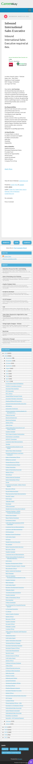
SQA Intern (9, 561)
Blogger (20, 759)
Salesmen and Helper (11, 678)
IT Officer (8, 611)
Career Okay (18, 189)
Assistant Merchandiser (12, 388)
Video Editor (9, 665)
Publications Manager (9, 339)
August (8, 368)
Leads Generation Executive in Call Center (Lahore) (15, 428)
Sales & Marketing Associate (13, 469)
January (8, 724)
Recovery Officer (10, 489)
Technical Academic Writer (13, 683)
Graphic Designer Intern (9, 284)
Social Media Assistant (12, 491)
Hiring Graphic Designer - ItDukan (12, 323)
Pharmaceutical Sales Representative (16, 494)
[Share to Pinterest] (11, 187)
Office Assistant (10, 506)
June (7, 373)
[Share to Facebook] (10, 187)
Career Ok (12, 189)
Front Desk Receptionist (12, 650)
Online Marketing (10, 467)
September (9, 366)
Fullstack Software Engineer (13, 663)
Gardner (8, 444)
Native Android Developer (13, 477)
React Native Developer (12, 518)
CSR (4, 307)
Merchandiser (9, 600)
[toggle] (29, 10)
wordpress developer (8, 291)
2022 (5, 356)
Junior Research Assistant (13, 710)
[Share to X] (8, 187)
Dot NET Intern (10, 496)
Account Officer (10, 624)
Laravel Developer (11, 680)
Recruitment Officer (11, 568)
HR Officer (9, 474)
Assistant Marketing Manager (14, 645)
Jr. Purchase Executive (12, 609)
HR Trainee (9, 698)
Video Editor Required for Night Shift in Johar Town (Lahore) (15, 315)
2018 (5, 735)
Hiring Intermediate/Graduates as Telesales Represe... (15, 557)
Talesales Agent (10, 501)
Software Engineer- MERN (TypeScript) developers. (13, 512)
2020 (5, 729)
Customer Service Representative (15, 527)
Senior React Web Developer (14, 450)
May (7, 376)
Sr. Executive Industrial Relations (14, 383)
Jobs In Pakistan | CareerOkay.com (11, 752)
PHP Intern (9, 499)
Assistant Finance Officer (13, 648)
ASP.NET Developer (11, 439)
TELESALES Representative (13, 592)
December (9, 358)
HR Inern (8, 539)
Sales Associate (10, 673)
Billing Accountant (11, 459)
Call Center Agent (10, 537)
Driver (7, 482)
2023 (5, 353)
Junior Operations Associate (13, 640)
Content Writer (10, 700)
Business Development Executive (15, 587)
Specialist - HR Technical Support (15, 718)
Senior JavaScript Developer (13, 571)
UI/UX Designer (7, 299)
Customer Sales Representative (14, 441)
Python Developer (11, 602)
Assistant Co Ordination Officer (14, 705)
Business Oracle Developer (13, 534)
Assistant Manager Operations (14, 398)
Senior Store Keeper (11, 515)
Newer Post (6, 242)
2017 (5, 737)
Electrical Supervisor (11, 417)
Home (16, 242)
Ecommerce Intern (11, 520)
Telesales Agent (10, 590)
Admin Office (9, 422)
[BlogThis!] (7, 187)
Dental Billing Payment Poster (14, 396)
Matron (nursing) (10, 415)
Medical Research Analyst (13, 688)
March (8, 381)
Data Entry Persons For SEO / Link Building (14, 269)
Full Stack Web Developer (13, 670)
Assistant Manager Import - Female (15, 566)
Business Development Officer (14, 563)
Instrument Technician (12, 408)
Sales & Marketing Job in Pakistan (12, 276)
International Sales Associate (13, 708)
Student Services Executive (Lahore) (15, 509)
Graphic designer (10, 595)
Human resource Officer (12, 655)
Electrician (5, 331)
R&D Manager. (10, 573)
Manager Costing (10, 626)
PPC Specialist (10, 391)
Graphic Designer (10, 431)
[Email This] (5, 187)
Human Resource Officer (12, 462)
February (8, 721)
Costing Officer (10, 629)
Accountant (9, 544)
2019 (5, 732)
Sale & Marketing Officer (13, 480)
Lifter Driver (9, 425)
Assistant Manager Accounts (14, 690)
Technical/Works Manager (13, 643)
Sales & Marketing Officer (13, 457)
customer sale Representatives (14, 529)
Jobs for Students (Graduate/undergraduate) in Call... (16, 576)
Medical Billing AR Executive (14, 401)
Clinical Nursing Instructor (13, 668)
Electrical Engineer (11, 420)
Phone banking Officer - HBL (14, 703)
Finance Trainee (10, 675)
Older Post (27, 242)
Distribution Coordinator (12, 436)
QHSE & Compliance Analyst (13, 386)
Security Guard (10, 653)
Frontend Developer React (13, 465)
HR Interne (9, 406)
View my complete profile (9, 259)
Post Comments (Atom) (20, 248)
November (9, 360)
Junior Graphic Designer (12, 614)
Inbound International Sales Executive (15, 27)
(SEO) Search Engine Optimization (15, 434)
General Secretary (11, 635)
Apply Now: (8, 169)
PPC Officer (9, 393)
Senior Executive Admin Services (14, 547)
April (7, 378)
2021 (5, 727)
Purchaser (8, 504)
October (8, 363)
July (7, 371)
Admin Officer (10, 472)
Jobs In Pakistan (24, 749)
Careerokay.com (23, 180)
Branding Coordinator (12, 715)
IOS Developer (10, 532)
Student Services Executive (13, 542)
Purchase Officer (10, 685)
